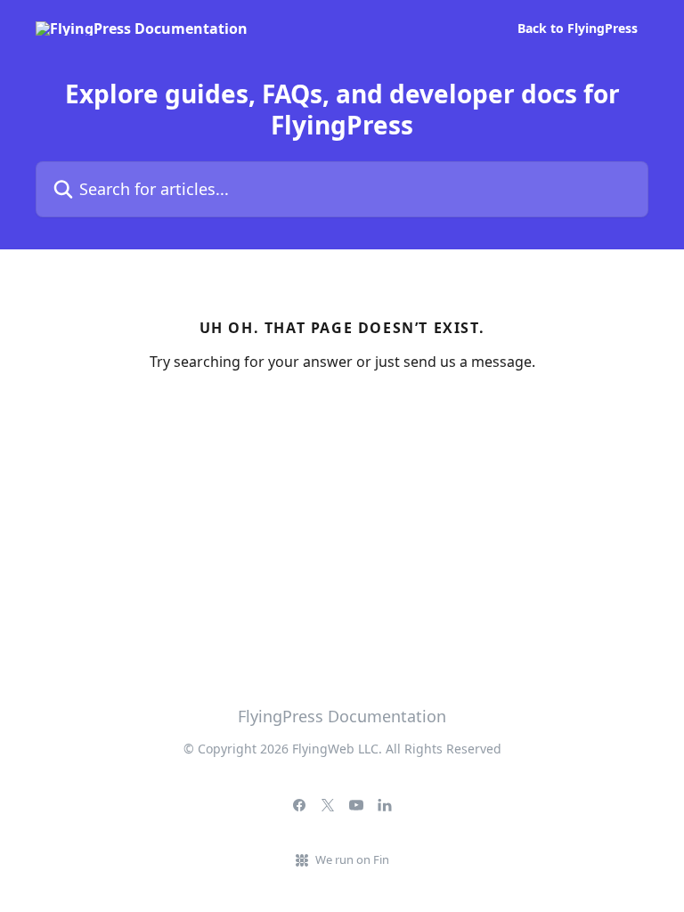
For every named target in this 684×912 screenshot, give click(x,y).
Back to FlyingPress (577, 28)
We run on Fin (352, 859)
